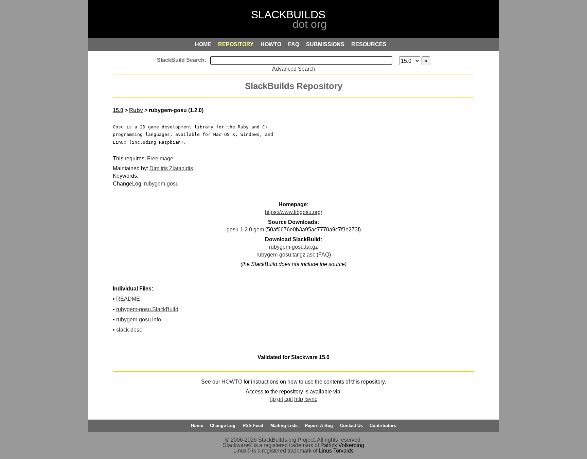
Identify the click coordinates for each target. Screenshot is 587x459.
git (280, 399)
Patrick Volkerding (342, 445)
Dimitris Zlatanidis (171, 168)
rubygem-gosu (161, 184)
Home (197, 425)
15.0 (118, 110)
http (298, 399)
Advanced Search (293, 69)
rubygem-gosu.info (138, 319)
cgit (288, 399)
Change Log (222, 425)
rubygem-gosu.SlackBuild (147, 309)
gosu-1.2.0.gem (245, 229)
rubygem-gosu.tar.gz (293, 247)
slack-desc (129, 330)
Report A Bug (319, 425)
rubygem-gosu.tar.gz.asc (285, 255)
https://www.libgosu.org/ (293, 212)
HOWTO (231, 382)
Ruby (136, 110)
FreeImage (160, 158)
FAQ (323, 255)
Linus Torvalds (336, 451)
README (128, 299)
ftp (273, 399)
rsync (310, 399)
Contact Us (351, 425)
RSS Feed (253, 425)
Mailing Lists (284, 425)
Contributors (383, 425)
